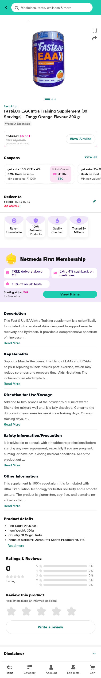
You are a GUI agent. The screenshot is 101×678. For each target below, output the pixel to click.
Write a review (50, 627)
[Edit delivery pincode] (94, 201)
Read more (16, 545)
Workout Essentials (17, 123)
